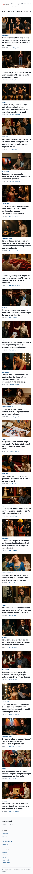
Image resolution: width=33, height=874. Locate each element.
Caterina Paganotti (15, 114)
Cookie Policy (6, 862)
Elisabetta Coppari (14, 285)
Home (4, 12)
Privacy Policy (6, 860)
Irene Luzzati (13, 317)
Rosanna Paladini (14, 251)
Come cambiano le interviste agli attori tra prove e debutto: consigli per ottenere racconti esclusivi (16, 642)
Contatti (4, 857)
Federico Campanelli (15, 746)
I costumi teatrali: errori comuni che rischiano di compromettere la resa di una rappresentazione (16, 577)
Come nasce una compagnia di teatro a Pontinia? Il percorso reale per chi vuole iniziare (16, 411)
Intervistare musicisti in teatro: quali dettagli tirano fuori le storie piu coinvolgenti (16, 478)
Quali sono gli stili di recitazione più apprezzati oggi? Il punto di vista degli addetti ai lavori (16, 74)
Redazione (5, 855)
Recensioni (10, 12)
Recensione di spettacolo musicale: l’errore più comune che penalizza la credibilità (16, 176)
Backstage (5, 35)
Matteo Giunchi (13, 583)
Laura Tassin (13, 149)
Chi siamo (4, 852)
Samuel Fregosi (13, 216)
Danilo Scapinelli (14, 48)
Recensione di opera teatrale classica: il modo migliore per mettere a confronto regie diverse (16, 674)
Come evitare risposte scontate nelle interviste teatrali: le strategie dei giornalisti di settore (16, 312)
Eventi (26, 12)
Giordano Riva (13, 80)
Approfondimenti (7, 70)
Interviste (19, 12)
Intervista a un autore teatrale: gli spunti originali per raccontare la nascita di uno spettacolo (15, 805)
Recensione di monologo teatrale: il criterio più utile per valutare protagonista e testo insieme (16, 344)
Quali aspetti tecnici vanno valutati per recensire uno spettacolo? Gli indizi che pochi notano (16, 510)
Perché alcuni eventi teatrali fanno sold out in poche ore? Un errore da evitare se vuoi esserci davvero (16, 610)
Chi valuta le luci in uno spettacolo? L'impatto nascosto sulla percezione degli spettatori (16, 741)
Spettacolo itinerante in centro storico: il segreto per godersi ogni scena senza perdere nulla (16, 773)
